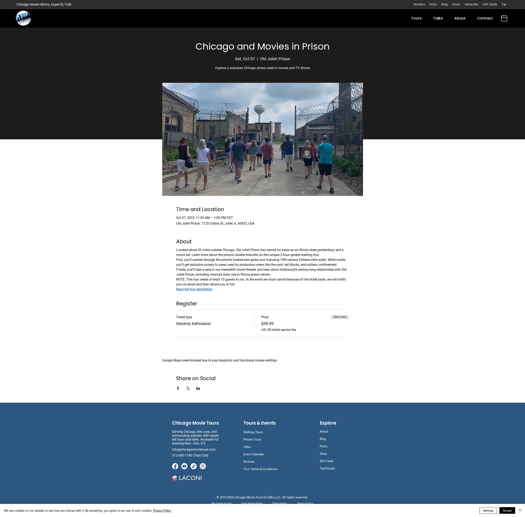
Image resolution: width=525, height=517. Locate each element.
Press (324, 446)
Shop (323, 454)
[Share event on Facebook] (178, 388)
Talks (247, 447)
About (324, 431)
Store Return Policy (252, 503)
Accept (507, 510)
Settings (488, 510)
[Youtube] (184, 466)
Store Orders (279, 503)
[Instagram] (203, 466)
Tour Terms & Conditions (260, 469)
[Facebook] (175, 466)
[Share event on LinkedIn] (198, 388)
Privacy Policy (162, 510)
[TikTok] (194, 466)
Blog (323, 439)
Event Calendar (253, 454)
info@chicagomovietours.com (194, 449)
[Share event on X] (188, 388)
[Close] (520, 510)
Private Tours (252, 439)
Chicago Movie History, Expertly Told (43, 4)
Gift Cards (326, 461)
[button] (416, 18)
